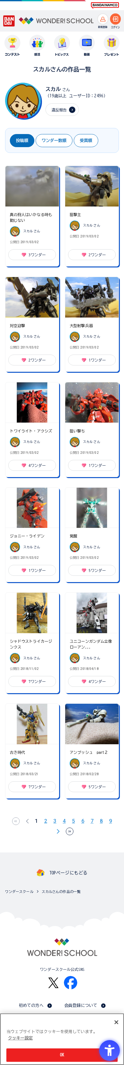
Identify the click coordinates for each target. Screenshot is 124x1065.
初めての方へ (31, 1005)
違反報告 (59, 110)
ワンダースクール (19, 891)
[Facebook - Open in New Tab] (70, 982)
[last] (69, 831)
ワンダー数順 (54, 141)
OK (62, 1055)
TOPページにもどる (68, 873)
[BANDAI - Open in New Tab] (9, 20)
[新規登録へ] (102, 19)
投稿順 (22, 141)
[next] (58, 831)
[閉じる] (116, 1022)
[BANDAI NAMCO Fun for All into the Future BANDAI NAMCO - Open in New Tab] (105, 5)
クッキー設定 (20, 1038)
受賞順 (86, 141)
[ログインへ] (115, 19)
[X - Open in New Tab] (53, 983)
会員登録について (81, 1005)
